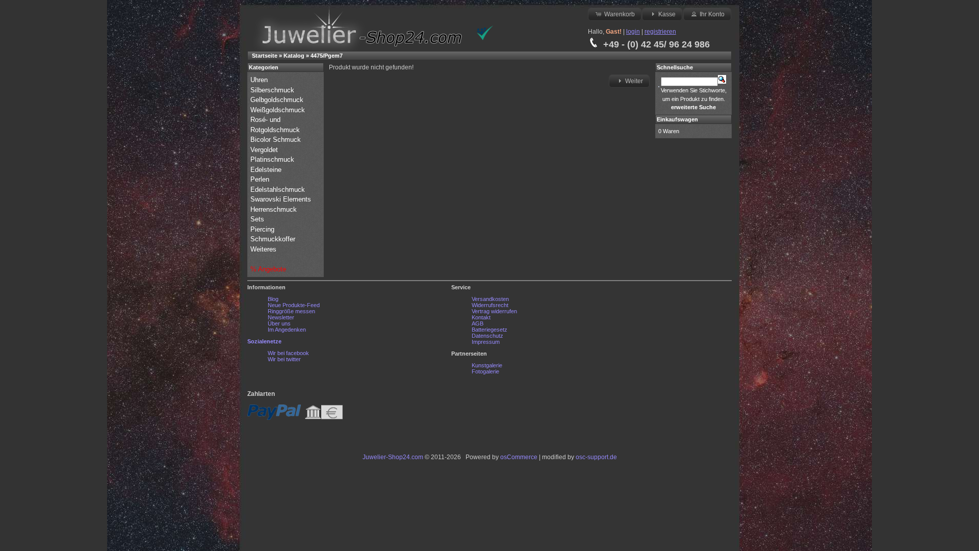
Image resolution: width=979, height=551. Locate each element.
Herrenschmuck (274, 209)
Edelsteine (267, 169)
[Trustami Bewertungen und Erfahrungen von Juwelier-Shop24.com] (485, 38)
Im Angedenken (287, 330)
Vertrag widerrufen (494, 311)
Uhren (260, 80)
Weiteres (264, 249)
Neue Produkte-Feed (294, 305)
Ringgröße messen (291, 311)
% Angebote (268, 269)
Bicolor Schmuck (276, 139)
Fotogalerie (485, 371)
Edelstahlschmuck (277, 189)
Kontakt (481, 317)
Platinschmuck (273, 159)
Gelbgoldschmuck (277, 100)
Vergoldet (265, 150)
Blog (273, 299)
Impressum (486, 342)
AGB (477, 323)
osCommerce (518, 457)
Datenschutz (487, 336)
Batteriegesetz (489, 330)
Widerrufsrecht (490, 305)
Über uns (279, 323)
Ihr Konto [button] (712, 14)
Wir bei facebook (288, 353)
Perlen (260, 179)
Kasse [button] (667, 14)
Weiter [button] (634, 81)
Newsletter (281, 317)
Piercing (262, 229)
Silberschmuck (273, 90)
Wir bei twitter (284, 359)
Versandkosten (490, 299)
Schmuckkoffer (272, 239)
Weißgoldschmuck (278, 110)
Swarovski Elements (280, 199)
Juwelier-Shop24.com (393, 457)
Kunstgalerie (487, 365)
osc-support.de (596, 457)
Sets (257, 219)
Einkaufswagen (677, 119)
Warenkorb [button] (619, 14)
